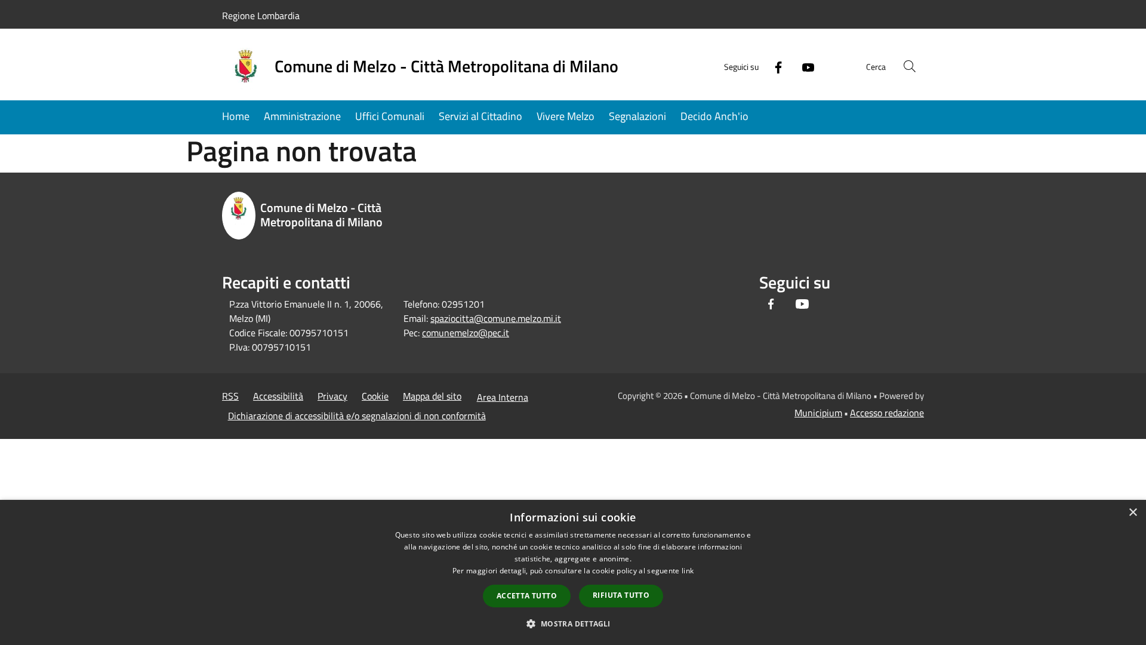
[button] (572, 623)
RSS (230, 396)
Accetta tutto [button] (527, 596)
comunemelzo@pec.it (465, 332)
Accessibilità (278, 396)
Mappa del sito (432, 396)
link (688, 571)
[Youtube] (803, 66)
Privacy (332, 396)
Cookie (375, 396)
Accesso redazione (887, 413)
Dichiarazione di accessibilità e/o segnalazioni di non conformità (357, 415)
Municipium (818, 413)
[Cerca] (909, 66)
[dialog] (573, 572)
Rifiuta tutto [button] (621, 595)
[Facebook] (773, 66)
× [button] (1132, 512)
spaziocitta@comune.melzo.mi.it (495, 318)
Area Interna (502, 397)
